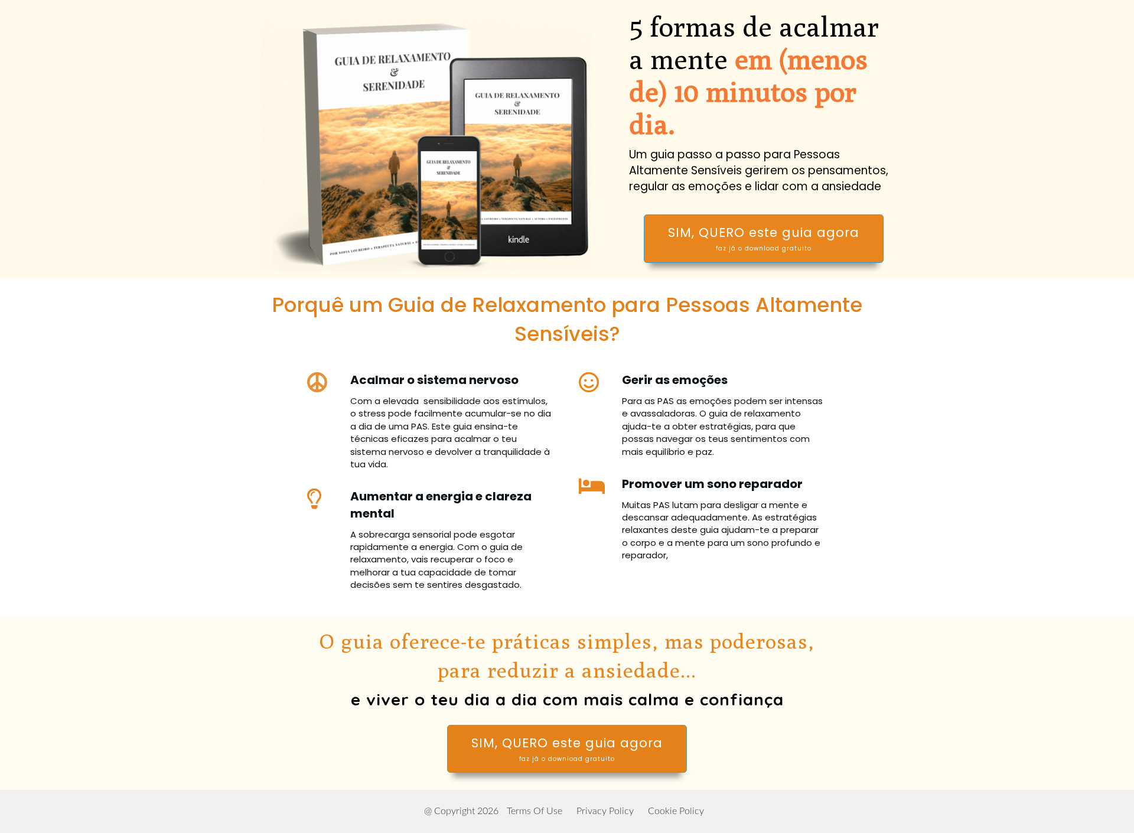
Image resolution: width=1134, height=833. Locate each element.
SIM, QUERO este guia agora (763, 238)
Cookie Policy (676, 811)
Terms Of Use (534, 811)
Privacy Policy (605, 811)
